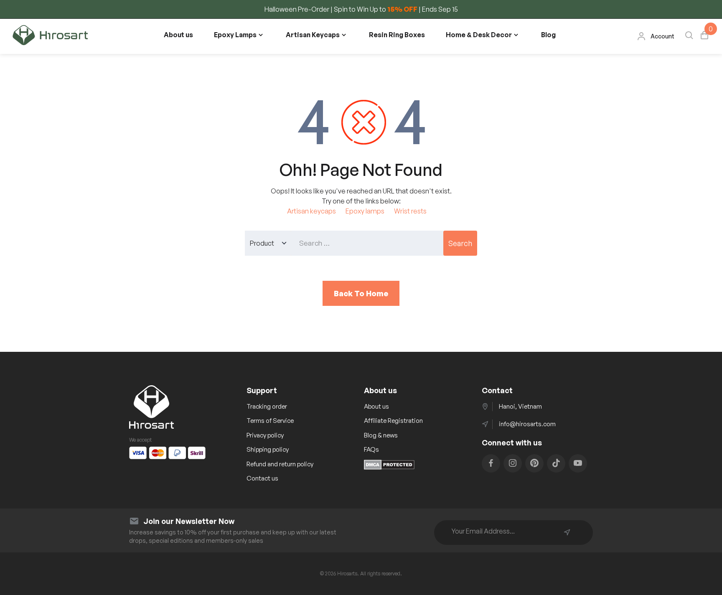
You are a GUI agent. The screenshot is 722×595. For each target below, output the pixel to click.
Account (662, 36)
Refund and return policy (280, 464)
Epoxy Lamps (235, 35)
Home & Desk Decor (479, 35)
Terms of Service (270, 421)
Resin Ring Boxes (397, 35)
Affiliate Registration (393, 421)
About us (178, 35)
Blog (548, 35)
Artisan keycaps (311, 211)
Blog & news (381, 435)
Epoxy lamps (365, 211)
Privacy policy (265, 435)
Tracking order (267, 406)
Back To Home (361, 293)
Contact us (262, 478)
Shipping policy (268, 449)
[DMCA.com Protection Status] (389, 467)
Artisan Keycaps (313, 35)
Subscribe (567, 532)
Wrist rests (410, 211)
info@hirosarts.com (527, 424)
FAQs (371, 449)
